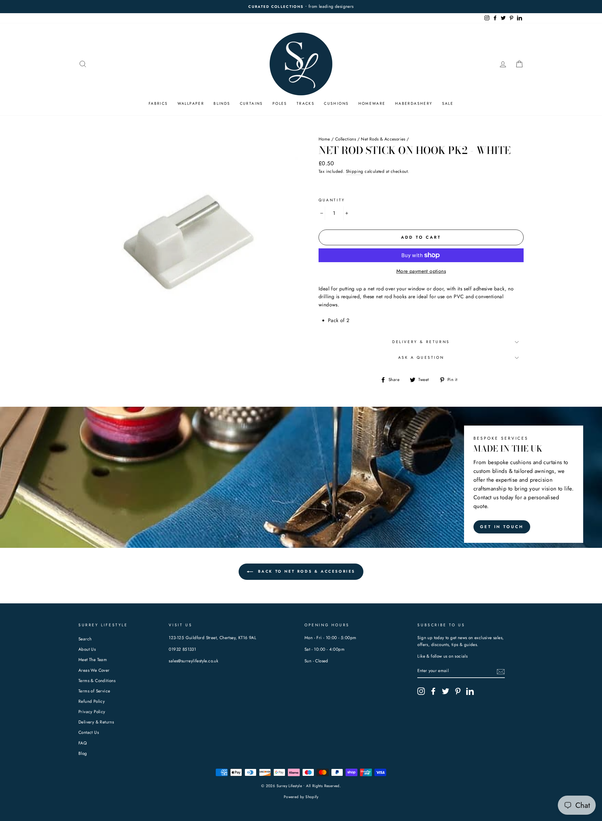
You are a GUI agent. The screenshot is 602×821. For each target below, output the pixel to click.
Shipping (354, 171)
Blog (82, 753)
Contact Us (88, 732)
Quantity (332, 200)
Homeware (372, 103)
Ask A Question (421, 357)
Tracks (305, 103)
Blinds (222, 103)
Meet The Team (92, 659)
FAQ (82, 743)
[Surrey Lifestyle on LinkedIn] (470, 691)
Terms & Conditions (96, 680)
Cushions (336, 103)
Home (324, 139)
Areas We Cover (94, 670)
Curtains (251, 103)
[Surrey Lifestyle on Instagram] (421, 691)
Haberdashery (414, 103)
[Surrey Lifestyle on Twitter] (445, 691)
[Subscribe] (501, 671)
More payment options (421, 271)
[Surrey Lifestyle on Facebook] (433, 691)
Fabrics (158, 103)
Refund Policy (91, 701)
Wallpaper (190, 103)
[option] (308, 6)
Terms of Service (94, 691)
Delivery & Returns (421, 342)
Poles (279, 103)
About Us (87, 649)
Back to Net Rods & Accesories (305, 571)
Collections (345, 139)
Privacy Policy (91, 711)
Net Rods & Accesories (383, 139)
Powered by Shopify (301, 797)
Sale (448, 103)
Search (85, 639)
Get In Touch (502, 527)
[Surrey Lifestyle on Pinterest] (458, 691)
